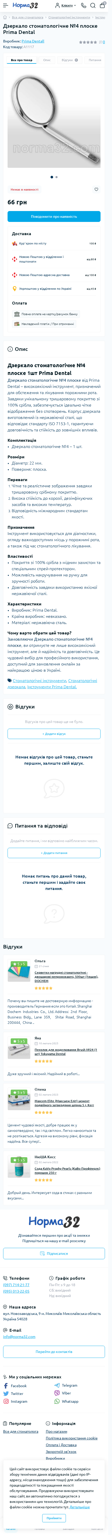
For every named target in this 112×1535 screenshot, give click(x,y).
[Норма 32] (54, 1218)
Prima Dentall (33, 41)
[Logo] (25, 5)
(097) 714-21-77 (16, 1281)
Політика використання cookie (72, 1434)
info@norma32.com (19, 1333)
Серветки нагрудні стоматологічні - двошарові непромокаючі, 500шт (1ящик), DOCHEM (66, 973)
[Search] (93, 5)
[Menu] (5, 5)
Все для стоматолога (27, 17)
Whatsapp (70, 1397)
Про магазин (56, 1427)
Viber (66, 1389)
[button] (52, 173)
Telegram (69, 1381)
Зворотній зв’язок (61, 1448)
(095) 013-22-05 (16, 1287)
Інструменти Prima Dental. (52, 682)
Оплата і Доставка (61, 1441)
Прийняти (54, 1518)
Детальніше (80, 1507)
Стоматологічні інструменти (69, 17)
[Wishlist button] (96, 186)
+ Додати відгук (54, 730)
